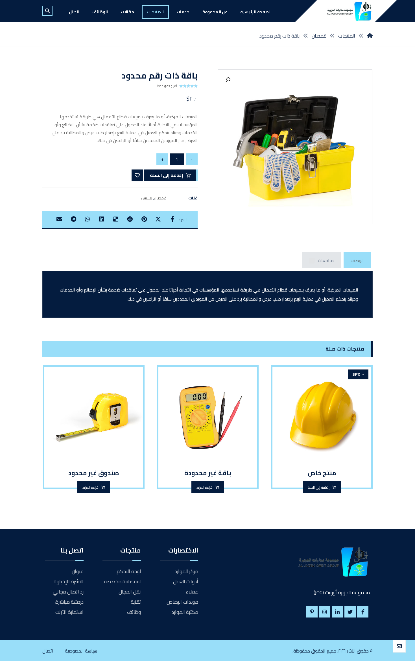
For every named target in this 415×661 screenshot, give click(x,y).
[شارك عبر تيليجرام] (73, 219)
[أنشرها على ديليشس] (115, 219)
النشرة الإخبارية (69, 581)
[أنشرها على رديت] (130, 219)
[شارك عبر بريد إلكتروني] (59, 219)
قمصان (160, 198)
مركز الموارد (186, 571)
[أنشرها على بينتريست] (144, 219)
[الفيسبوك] (362, 611)
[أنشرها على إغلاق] (158, 219)
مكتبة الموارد (185, 612)
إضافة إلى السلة (166, 175)
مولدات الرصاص (182, 601)
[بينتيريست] (312, 611)
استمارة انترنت (69, 612)
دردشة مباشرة (69, 601)
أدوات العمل (185, 581)
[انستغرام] (324, 611)
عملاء (192, 591)
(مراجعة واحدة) (167, 86)
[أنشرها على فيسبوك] (172, 219)
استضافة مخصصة (122, 581)
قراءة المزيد (204, 487)
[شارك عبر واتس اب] (87, 219)
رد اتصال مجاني (68, 591)
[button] (228, 80)
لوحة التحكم (129, 571)
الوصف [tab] (357, 260)
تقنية (136, 601)
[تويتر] (350, 611)
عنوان (78, 571)
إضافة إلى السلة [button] (318, 487)
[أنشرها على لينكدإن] (101, 219)
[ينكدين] (337, 611)
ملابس (146, 198)
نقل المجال (130, 591)
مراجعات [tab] (322, 260)
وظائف (134, 612)
